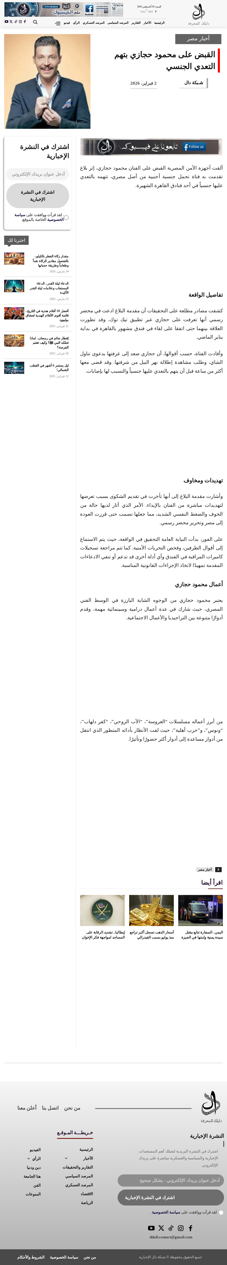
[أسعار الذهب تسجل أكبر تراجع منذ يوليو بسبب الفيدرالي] (151, 910)
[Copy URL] (97, 120)
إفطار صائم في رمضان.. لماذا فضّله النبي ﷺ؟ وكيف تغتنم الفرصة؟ (49, 342)
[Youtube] (6, 22)
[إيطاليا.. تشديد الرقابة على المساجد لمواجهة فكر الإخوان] (102, 910)
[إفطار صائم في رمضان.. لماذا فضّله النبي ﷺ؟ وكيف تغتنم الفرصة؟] (14, 341)
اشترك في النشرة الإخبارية (37, 196)
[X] (11, 22)
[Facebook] (24, 22)
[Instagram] (20, 22)
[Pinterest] (175, 120)
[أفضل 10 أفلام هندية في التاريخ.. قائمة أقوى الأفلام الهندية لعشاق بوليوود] (14, 313)
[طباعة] (136, 120)
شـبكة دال (193, 82)
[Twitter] (161, 1229)
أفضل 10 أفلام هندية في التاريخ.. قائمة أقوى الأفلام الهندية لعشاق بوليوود (47, 315)
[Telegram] (116, 120)
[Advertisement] (151, 238)
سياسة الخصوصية (165, 1212)
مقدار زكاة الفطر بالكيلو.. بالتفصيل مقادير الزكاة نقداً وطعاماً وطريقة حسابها (51, 260)
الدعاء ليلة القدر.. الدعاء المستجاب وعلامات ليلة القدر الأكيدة (49, 288)
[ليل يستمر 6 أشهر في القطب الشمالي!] (14, 368)
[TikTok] (15, 22)
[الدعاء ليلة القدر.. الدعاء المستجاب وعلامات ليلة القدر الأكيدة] (14, 286)
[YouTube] (151, 1229)
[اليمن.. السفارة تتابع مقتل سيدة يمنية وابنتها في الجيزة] (200, 910)
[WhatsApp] (155, 120)
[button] (35, 22)
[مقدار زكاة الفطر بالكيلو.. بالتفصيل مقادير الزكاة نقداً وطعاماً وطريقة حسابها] (14, 259)
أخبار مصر (198, 38)
